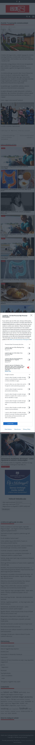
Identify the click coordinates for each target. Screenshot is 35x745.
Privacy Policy (26, 429)
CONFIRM (10, 423)
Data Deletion (8, 429)
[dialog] (17, 372)
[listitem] (17, 344)
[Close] (31, 315)
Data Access (17, 429)
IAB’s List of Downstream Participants (19, 339)
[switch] (28, 348)
